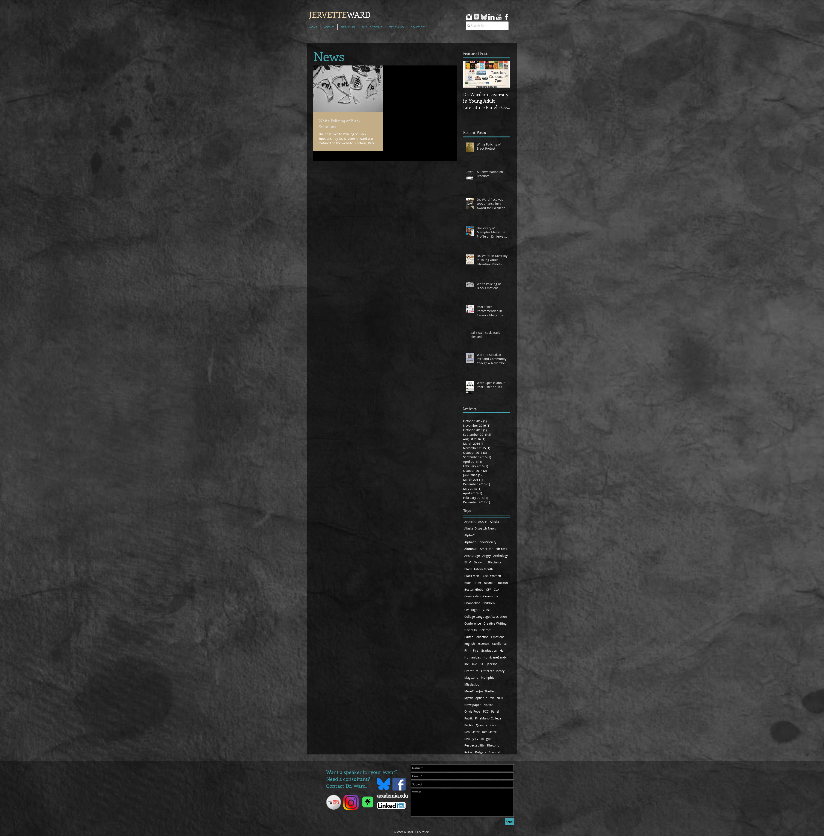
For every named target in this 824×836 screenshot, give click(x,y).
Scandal (494, 752)
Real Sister (472, 732)
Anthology (500, 556)
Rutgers (480, 752)
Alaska (494, 522)
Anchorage (472, 556)
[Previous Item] (470, 74)
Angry (486, 556)
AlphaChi (470, 535)
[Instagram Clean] (469, 17)
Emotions (497, 637)
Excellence (499, 644)
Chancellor (472, 603)
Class (486, 610)
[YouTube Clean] (499, 17)
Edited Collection (476, 637)
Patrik (468, 718)
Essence (483, 644)
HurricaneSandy (495, 657)
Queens (481, 725)
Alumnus (470, 549)
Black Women (491, 576)
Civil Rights (472, 610)
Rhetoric (493, 745)
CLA (496, 589)
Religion (486, 739)
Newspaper (472, 705)
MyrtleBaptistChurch (479, 698)
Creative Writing (495, 623)
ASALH (482, 522)
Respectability (474, 745)
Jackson (492, 664)
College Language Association (485, 616)
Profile (468, 725)
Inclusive (470, 664)
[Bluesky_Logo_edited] (484, 17)
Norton (488, 705)
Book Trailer (472, 583)
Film (467, 650)
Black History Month (478, 569)
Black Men (471, 576)
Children (488, 603)
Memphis (487, 677)
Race (493, 725)
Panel (495, 711)
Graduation (489, 650)
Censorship (472, 596)
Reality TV (471, 739)
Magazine (471, 677)
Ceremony (490, 596)
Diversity (470, 630)
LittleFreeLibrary (492, 671)
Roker (468, 752)
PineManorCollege (488, 718)
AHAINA (470, 522)
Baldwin (479, 562)
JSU (482, 664)
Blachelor (494, 562)
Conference (472, 623)
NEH (500, 698)
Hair (503, 650)
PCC (486, 711)
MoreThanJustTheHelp (480, 691)
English (469, 644)
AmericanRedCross (493, 549)
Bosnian (489, 583)
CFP (488, 589)
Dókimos (485, 630)
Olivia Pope (472, 711)
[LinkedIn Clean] (491, 17)
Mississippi (472, 684)
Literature (471, 671)
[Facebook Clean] (506, 17)
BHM (467, 562)
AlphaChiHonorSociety (480, 542)
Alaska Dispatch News (480, 528)
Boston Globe (473, 589)
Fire (475, 650)
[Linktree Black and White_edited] (476, 17)
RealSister (489, 732)
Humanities (472, 657)
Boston (503, 583)
